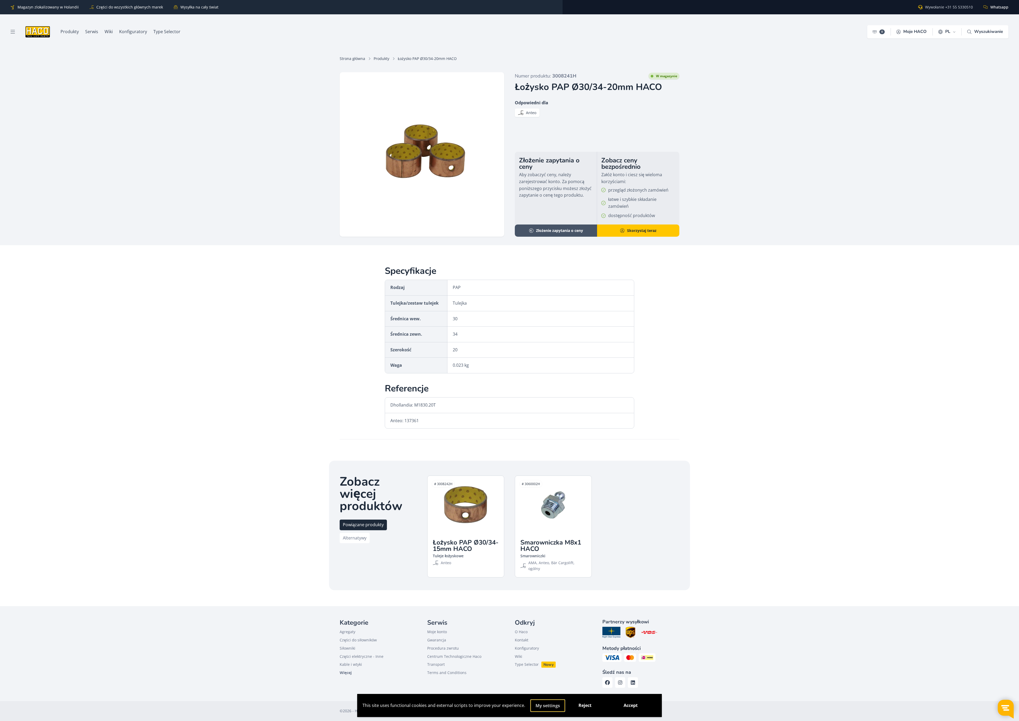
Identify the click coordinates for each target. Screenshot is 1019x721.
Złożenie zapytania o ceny (559, 230)
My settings (548, 706)
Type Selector (527, 664)
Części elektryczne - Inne (361, 656)
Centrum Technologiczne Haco (454, 656)
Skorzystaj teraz (642, 230)
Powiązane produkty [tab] (363, 525)
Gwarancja (436, 639)
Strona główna (352, 58)
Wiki (518, 656)
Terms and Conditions (447, 672)
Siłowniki (347, 648)
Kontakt (521, 639)
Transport (436, 664)
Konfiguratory (527, 648)
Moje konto (437, 631)
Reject (584, 705)
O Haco (521, 631)
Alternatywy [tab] (354, 538)
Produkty (381, 58)
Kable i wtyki (351, 664)
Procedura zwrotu (443, 648)
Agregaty (347, 631)
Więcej (346, 672)
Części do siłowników (358, 639)
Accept (631, 705)
